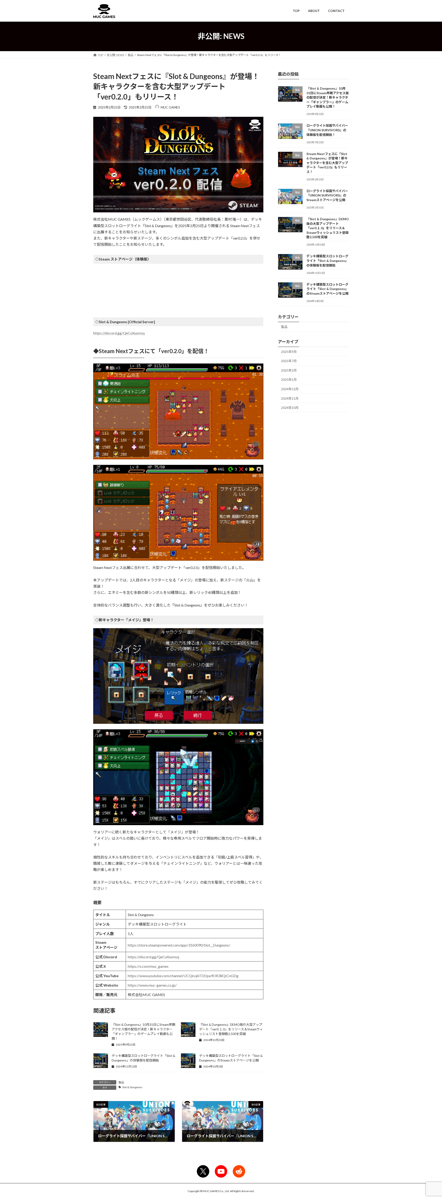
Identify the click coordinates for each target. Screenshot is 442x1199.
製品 (121, 1082)
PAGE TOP (428, 1158)
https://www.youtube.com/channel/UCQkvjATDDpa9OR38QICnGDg (183, 975)
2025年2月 (289, 370)
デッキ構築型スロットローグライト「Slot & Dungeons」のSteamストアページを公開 (327, 288)
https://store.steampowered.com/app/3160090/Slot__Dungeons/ (179, 945)
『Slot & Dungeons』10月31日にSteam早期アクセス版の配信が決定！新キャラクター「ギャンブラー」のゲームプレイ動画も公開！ (327, 97)
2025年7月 (289, 361)
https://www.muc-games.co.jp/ (152, 985)
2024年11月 (290, 398)
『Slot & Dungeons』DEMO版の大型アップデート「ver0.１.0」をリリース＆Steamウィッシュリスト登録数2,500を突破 (231, 1029)
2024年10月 (290, 408)
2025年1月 (289, 379)
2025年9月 (289, 351)
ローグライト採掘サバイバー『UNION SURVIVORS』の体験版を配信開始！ (327, 129)
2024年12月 (290, 389)
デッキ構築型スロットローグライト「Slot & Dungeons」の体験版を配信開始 (327, 260)
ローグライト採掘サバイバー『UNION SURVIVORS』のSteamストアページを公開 (327, 195)
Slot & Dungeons (132, 1087)
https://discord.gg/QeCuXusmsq (119, 333)
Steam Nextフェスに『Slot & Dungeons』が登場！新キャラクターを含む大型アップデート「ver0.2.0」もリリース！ (327, 162)
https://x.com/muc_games (148, 966)
